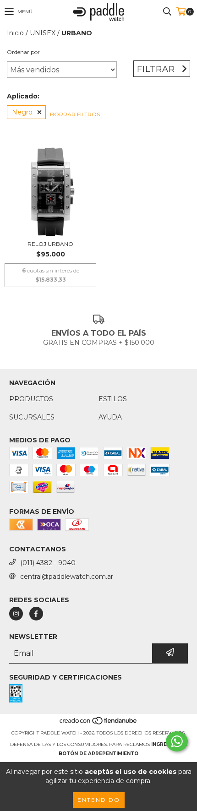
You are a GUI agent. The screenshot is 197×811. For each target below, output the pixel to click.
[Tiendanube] (99, 724)
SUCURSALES (32, 417)
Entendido (98, 799)
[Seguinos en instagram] (16, 613)
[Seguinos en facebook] (36, 613)
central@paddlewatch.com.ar (66, 576)
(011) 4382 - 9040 (48, 563)
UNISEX (42, 33)
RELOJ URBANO (50, 243)
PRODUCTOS (31, 399)
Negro (22, 112)
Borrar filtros (75, 114)
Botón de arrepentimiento (98, 754)
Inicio (15, 33)
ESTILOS (112, 399)
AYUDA (110, 417)
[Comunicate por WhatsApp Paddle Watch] (177, 741)
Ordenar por (23, 52)
